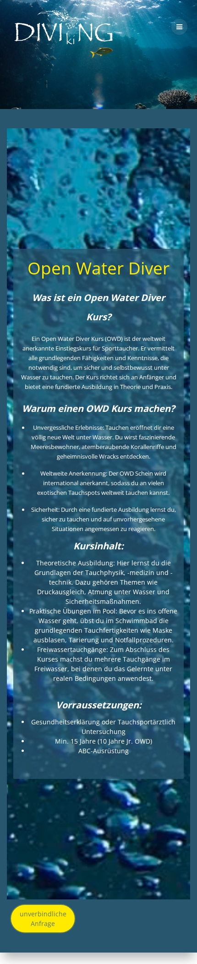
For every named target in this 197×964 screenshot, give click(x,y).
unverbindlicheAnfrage (43, 918)
